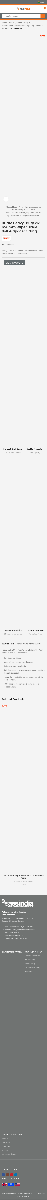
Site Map (5, 1150)
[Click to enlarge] (6, 199)
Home (4, 22)
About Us (5, 1138)
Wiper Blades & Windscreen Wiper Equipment (21, 25)
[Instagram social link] (9, 2)
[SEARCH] (42, 16)
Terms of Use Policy (32, 967)
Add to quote (14, 262)
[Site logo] (23, 8)
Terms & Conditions (32, 956)
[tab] (8, 643)
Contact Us (6, 1142)
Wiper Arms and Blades (12, 28)
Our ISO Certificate (9, 1154)
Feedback (28, 971)
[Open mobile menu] (3, 9)
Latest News (6, 1146)
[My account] (40, 9)
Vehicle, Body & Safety (18, 22)
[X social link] (6, 2)
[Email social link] (10, 270)
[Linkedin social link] (14, 2)
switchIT (27, 1196)
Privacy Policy (30, 960)
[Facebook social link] (3, 2)
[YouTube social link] (11, 2)
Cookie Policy (30, 963)
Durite (23, 884)
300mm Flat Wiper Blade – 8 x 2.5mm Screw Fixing (24, 876)
